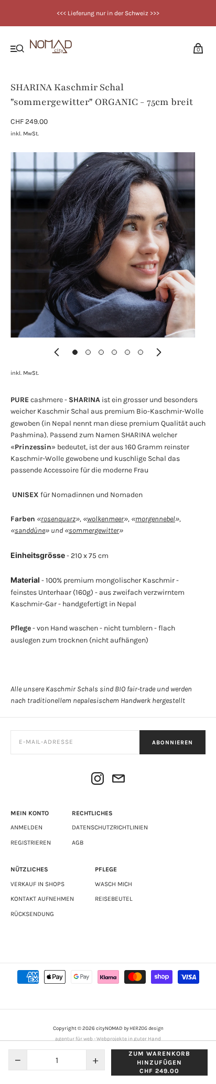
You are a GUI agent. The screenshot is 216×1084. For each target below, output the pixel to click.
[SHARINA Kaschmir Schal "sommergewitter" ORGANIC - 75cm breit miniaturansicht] (75, 352)
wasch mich (113, 884)
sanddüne (30, 530)
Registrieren (30, 842)
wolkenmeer (105, 518)
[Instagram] (97, 780)
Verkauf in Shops (37, 884)
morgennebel (155, 518)
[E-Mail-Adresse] (118, 780)
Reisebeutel (114, 898)
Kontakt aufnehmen (42, 898)
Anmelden (26, 827)
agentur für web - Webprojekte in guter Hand (108, 1039)
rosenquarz (58, 518)
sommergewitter (94, 530)
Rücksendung (32, 914)
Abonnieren (172, 742)
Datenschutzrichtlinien (110, 827)
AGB (77, 842)
